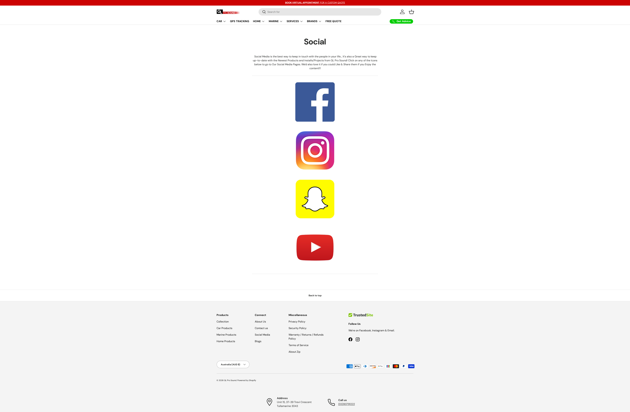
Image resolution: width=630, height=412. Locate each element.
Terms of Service (298, 345)
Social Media (262, 334)
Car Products (224, 328)
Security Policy (297, 328)
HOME (257, 21)
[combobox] (320, 12)
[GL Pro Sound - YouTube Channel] (315, 247)
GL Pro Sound (230, 380)
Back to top (315, 295)
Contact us (261, 328)
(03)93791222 (346, 404)
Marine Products (226, 334)
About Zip (294, 351)
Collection (223, 321)
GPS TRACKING (239, 21)
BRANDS (312, 21)
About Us (260, 321)
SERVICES (293, 21)
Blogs (258, 341)
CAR (219, 21)
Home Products (226, 341)
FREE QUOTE (333, 21)
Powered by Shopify (246, 380)
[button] (411, 11)
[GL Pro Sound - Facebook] (315, 81)
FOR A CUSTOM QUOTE (315, 2)
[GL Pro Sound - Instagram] (315, 149)
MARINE (274, 21)
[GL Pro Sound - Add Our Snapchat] (315, 198)
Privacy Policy (297, 321)
